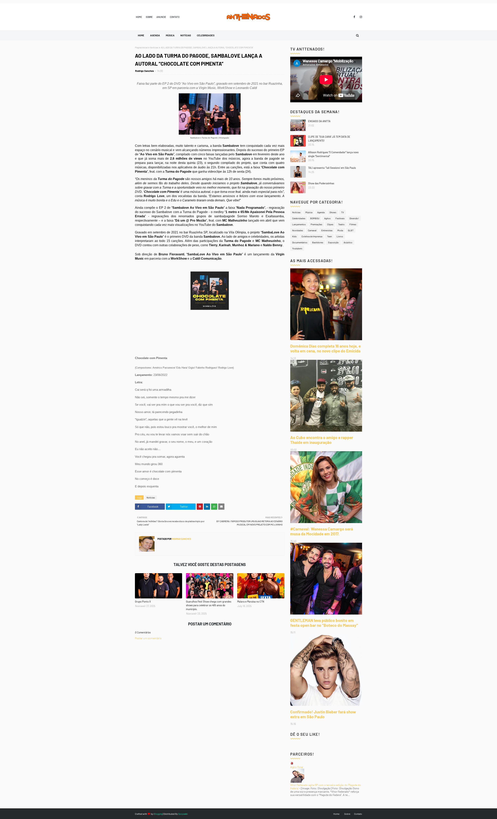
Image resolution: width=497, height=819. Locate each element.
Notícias (154, 47)
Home (139, 17)
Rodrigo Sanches (144, 70)
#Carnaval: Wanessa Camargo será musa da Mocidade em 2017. (321, 531)
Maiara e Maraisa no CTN (250, 601)
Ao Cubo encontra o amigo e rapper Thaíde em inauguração (321, 440)
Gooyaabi (183, 813)
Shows (332, 212)
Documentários (299, 242)
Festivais (340, 218)
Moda (340, 230)
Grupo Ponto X (143, 601)
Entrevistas (327, 230)
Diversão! (354, 218)
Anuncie (161, 17)
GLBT (351, 230)
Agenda (321, 212)
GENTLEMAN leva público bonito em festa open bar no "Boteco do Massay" (324, 623)
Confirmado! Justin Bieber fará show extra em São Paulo (323, 714)
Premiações (316, 224)
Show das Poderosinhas (321, 183)
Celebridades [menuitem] (206, 35)
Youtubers (297, 248)
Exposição (333, 242)
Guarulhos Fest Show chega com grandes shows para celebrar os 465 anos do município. (208, 605)
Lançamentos (299, 224)
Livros (340, 236)
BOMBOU (314, 218)
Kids (294, 236)
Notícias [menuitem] (185, 35)
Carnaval (312, 230)
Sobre (149, 17)
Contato (174, 17)
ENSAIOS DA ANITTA (319, 121)
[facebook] (354, 17)
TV (342, 212)
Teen (329, 236)
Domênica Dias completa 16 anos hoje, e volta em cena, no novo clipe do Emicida (325, 348)
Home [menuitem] (141, 35)
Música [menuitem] (170, 35)
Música (308, 212)
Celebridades (298, 218)
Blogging (158, 813)
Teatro (341, 224)
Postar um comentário (148, 638)
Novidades (297, 230)
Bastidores (317, 242)
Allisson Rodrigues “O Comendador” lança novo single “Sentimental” (333, 154)
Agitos (327, 218)
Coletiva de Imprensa (312, 236)
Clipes (330, 224)
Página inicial (141, 47)
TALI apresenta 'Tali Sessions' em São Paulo (332, 167)
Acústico (348, 242)
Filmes (352, 224)
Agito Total (296, 767)
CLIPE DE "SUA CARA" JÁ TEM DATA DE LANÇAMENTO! (329, 138)
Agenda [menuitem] (155, 35)
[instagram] (360, 17)
